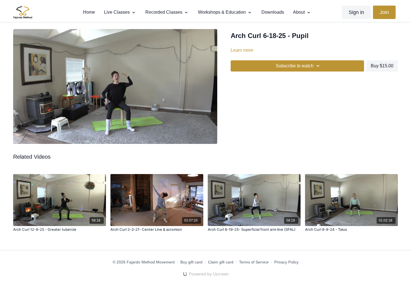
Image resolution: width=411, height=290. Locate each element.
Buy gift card (191, 262)
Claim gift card (220, 262)
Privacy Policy (286, 262)
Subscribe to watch (294, 65)
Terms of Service (254, 262)
